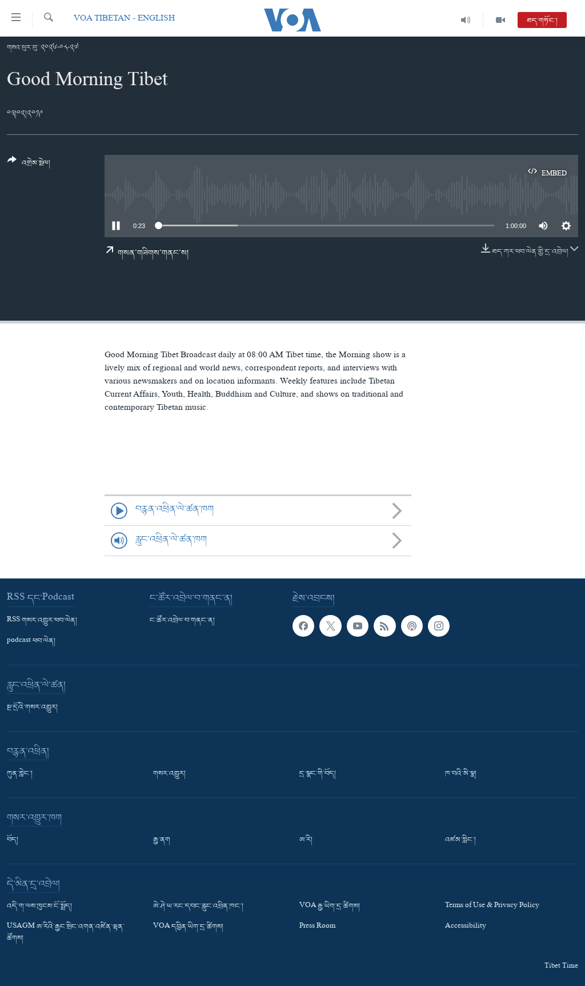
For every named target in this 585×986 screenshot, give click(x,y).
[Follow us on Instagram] (439, 626)
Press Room (317, 927)
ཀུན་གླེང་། (20, 774)
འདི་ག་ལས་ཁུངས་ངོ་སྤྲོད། (39, 906)
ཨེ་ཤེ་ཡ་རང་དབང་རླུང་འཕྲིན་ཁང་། (198, 906)
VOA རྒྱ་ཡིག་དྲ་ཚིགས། (329, 906)
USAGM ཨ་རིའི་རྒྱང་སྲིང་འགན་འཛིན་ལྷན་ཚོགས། (66, 932)
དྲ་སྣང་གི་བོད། (317, 774)
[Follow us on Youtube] (357, 626)
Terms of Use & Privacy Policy (492, 906)
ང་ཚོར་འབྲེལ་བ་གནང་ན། (182, 620)
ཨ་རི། (305, 840)
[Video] (500, 20)
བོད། (12, 840)
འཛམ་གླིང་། (460, 840)
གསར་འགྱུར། (169, 774)
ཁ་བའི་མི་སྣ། (460, 774)
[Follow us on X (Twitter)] (330, 626)
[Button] (28, 166)
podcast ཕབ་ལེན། (31, 641)
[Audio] (465, 20)
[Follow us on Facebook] (303, 626)
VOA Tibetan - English (124, 19)
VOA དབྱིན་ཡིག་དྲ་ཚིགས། (188, 927)
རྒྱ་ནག (161, 840)
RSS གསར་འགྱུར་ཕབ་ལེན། (42, 620)
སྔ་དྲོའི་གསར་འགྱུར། (32, 707)
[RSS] (384, 626)
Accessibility (465, 927)
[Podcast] (412, 626)
